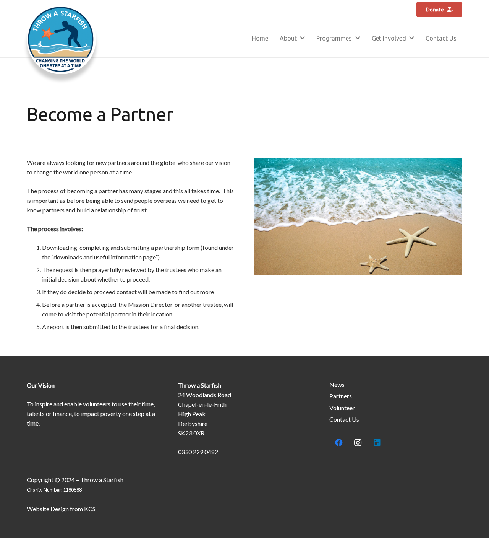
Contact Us (344, 419)
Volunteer (342, 407)
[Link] (61, 39)
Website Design (48, 508)
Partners (340, 395)
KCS (90, 508)
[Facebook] (338, 442)
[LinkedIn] (377, 442)
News (337, 384)
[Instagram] (358, 442)
